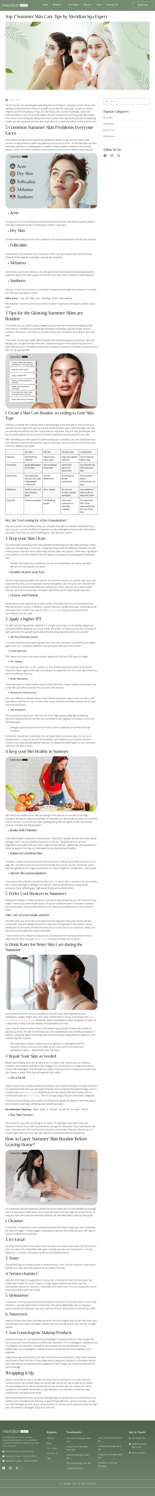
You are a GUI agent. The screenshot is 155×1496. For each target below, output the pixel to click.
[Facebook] (105, 155)
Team (99, 5)
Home (45, 5)
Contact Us (112, 5)
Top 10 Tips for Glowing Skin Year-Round (46, 298)
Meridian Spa (64, 328)
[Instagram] (111, 155)
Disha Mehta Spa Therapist (46, 1050)
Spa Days (88, 5)
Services (56, 5)
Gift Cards (73, 5)
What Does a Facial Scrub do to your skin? (60, 1109)
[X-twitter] (118, 155)
